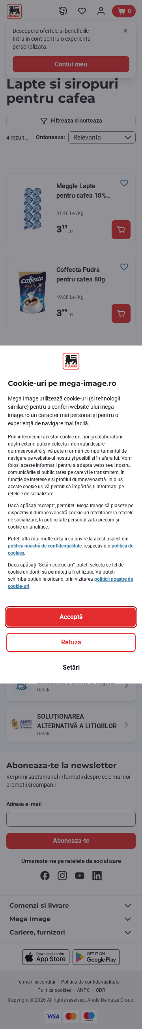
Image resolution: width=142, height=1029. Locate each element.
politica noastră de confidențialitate (45, 546)
